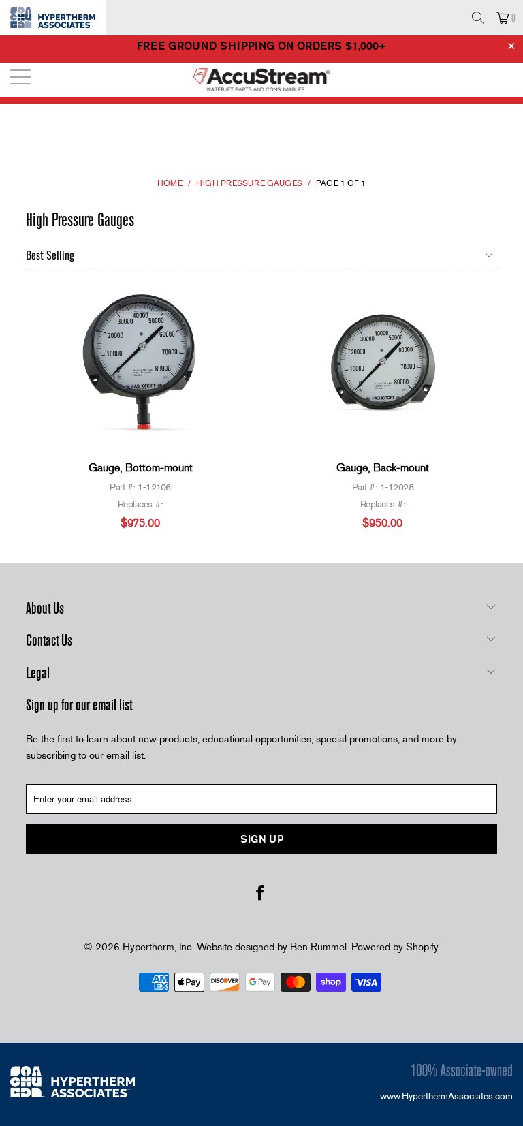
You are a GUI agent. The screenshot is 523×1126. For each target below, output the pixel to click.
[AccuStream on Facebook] (261, 894)
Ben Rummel (318, 947)
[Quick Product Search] (478, 18)
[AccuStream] (261, 80)
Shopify (422, 947)
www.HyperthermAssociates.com (446, 1096)
